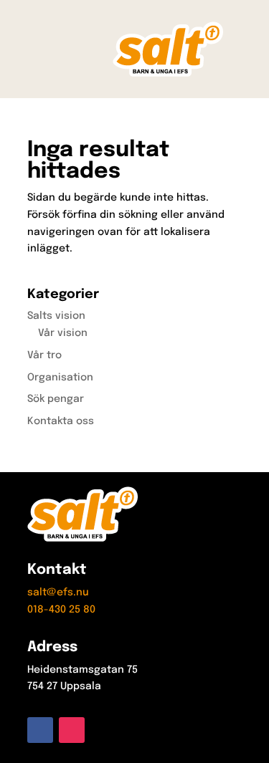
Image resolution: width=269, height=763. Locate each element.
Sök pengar (55, 399)
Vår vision (63, 333)
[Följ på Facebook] (40, 730)
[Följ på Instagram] (72, 730)
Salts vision (56, 316)
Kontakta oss (60, 421)
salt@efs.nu (58, 592)
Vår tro (44, 355)
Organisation (60, 378)
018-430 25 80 (61, 610)
